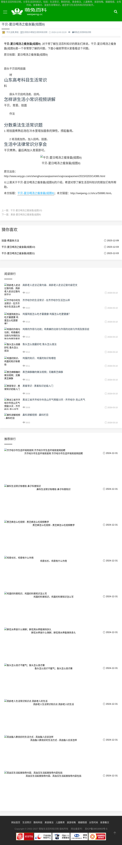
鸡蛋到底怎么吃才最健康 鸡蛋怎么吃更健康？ (47, 314)
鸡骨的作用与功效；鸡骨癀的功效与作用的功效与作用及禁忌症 (56, 329)
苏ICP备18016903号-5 (96, 828)
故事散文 (104, 822)
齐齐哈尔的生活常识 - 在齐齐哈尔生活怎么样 (46, 300)
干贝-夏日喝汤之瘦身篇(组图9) (35, 193)
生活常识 (26, 822)
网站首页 (15, 822)
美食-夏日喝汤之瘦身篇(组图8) (26, 214)
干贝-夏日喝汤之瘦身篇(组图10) (26, 210)
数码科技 (38, 822)
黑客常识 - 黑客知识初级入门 (38, 385)
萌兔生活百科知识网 (30, 15)
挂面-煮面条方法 (10, 240)
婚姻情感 (82, 822)
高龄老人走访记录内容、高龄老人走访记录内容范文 (50, 285)
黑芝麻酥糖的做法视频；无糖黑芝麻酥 (43, 372)
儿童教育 (60, 822)
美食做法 (49, 822)
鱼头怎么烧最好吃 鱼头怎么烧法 (40, 344)
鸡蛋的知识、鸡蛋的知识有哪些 (39, 358)
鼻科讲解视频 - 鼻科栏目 (35, 414)
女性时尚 (93, 822)
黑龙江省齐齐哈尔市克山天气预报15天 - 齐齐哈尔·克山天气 (54, 399)
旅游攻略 (71, 822)
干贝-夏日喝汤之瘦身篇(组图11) (18, 253)
